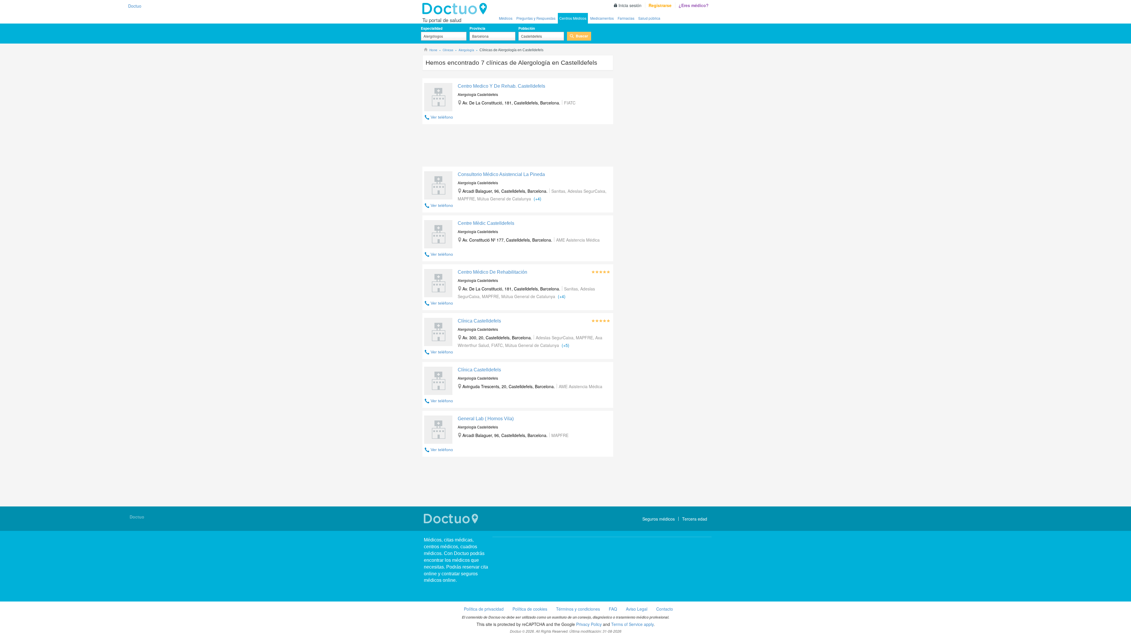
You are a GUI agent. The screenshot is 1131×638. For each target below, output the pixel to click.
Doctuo (456, 9)
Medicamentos (602, 18)
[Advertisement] (517, 147)
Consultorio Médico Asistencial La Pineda (501, 174)
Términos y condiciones (578, 609)
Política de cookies (529, 609)
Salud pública (649, 18)
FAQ (613, 609)
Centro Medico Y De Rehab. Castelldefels (501, 86)
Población (526, 28)
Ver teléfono (442, 117)
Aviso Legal (636, 609)
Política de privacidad (484, 609)
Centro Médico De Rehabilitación (492, 272)
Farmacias (626, 18)
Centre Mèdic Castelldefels (486, 223)
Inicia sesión (630, 5)
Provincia (477, 28)
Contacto (664, 609)
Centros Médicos (572, 18)
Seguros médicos (658, 519)
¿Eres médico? (694, 5)
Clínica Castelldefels (479, 320)
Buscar (582, 36)
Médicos (505, 18)
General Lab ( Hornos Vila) (486, 418)
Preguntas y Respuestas (535, 18)
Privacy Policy (589, 624)
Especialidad (431, 28)
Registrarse (660, 5)
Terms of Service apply (632, 624)
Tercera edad (694, 519)
